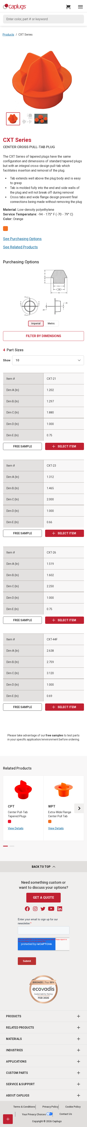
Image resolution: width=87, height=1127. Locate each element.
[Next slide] (79, 808)
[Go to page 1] (5, 846)
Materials (14, 1039)
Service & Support (20, 1084)
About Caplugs (17, 1095)
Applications (16, 1061)
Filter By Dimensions (43, 336)
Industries (14, 1050)
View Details (15, 828)
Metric (51, 323)
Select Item (66, 446)
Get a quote (43, 897)
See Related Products (20, 247)
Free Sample (22, 446)
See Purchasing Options (22, 239)
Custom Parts (17, 1072)
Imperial (35, 323)
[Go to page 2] (12, 846)
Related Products (20, 1027)
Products (8, 34)
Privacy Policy (50, 1107)
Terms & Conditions (24, 1107)
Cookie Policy (73, 1107)
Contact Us (65, 1114)
